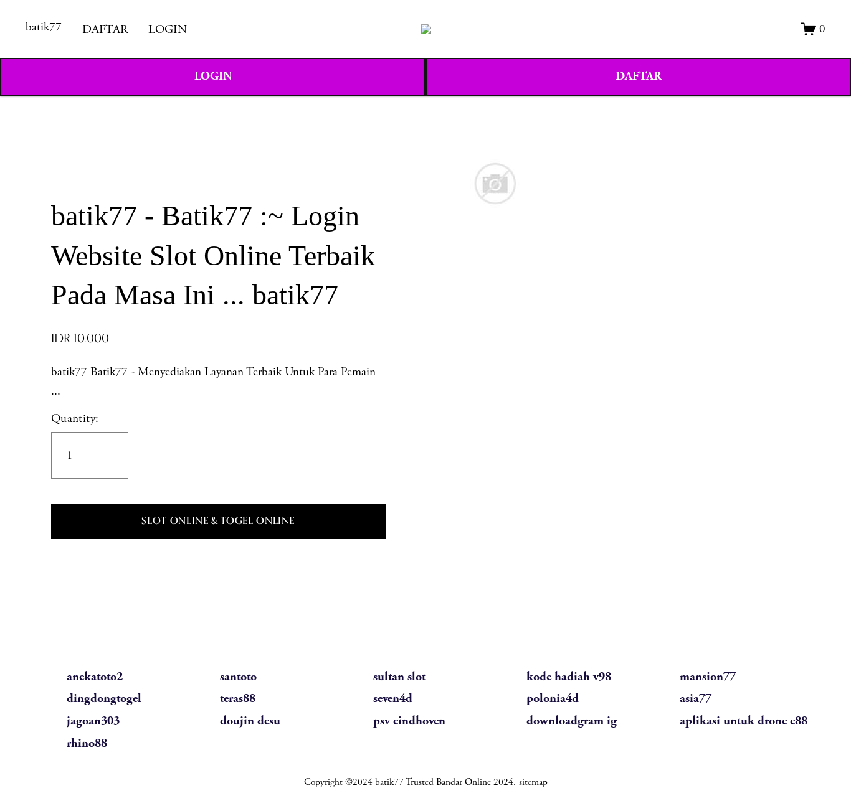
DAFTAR (105, 29)
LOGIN (167, 29)
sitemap (533, 782)
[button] (218, 522)
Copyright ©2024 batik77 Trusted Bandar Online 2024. (410, 782)
